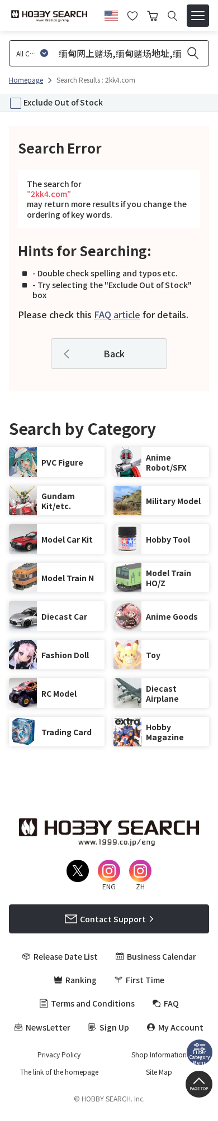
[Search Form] (172, 16)
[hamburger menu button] (198, 15)
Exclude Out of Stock (63, 102)
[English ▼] (111, 14)
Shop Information (159, 1054)
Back (114, 353)
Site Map (159, 1071)
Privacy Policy (58, 1054)
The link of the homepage (59, 1071)
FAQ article (117, 314)
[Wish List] (132, 14)
